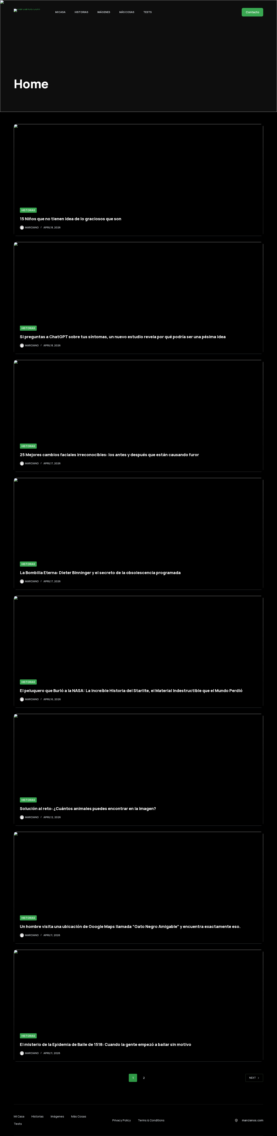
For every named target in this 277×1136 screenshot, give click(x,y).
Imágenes (103, 12)
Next (252, 1077)
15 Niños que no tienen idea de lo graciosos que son (70, 218)
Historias (81, 12)
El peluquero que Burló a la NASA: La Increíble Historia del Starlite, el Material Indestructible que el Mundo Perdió (131, 690)
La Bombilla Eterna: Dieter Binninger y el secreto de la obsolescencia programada (100, 572)
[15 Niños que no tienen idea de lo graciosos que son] (138, 180)
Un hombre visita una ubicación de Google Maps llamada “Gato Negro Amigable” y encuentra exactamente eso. (130, 926)
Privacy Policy (121, 1120)
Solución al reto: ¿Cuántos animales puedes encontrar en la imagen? (88, 808)
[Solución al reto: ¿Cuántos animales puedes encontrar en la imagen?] (138, 770)
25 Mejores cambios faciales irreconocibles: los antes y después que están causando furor (109, 454)
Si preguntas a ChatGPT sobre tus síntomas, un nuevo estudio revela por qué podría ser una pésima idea (123, 336)
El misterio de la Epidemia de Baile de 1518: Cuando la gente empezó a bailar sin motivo (105, 1044)
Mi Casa (60, 12)
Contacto (252, 12)
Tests (147, 12)
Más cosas (126, 12)
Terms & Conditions (151, 1120)
